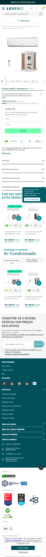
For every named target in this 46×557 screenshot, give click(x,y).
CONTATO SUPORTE (9, 434)
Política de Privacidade (13, 540)
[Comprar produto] (18, 218)
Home (4, 26)
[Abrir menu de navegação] (3, 8)
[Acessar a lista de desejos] (37, 8)
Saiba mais (6, 153)
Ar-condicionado (13, 26)
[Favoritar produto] (8, 218)
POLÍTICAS (6, 390)
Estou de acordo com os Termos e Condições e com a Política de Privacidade (23, 351)
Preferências (23, 552)
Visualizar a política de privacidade (17, 354)
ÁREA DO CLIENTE (9, 424)
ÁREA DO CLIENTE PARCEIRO (13, 429)
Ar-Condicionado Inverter (28, 26)
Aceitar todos (23, 548)
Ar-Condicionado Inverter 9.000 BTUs (21, 27)
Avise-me (23, 131)
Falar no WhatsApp (32, 199)
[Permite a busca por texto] (40, 14)
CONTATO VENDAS (9, 439)
